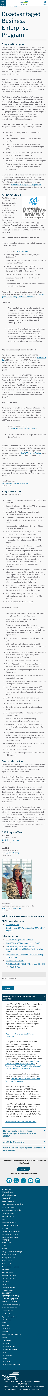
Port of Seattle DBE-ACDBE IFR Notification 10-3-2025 (25, 964)
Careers (37, 1381)
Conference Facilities (8, 1287)
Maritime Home (6, 1243)
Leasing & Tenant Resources (10, 1225)
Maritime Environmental (9, 1255)
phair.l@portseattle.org (10, 853)
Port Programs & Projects (10, 1349)
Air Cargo (5, 1228)
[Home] (24, 3)
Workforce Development (9, 1302)
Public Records (6, 1340)
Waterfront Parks (7, 1314)
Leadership (5, 1331)
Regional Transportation (9, 1317)
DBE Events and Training (15, 961)
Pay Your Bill (23, 1384)
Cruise (4, 1246)
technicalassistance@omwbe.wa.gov (15, 483)
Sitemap (6, 1386)
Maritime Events (7, 1261)
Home (4, 7)
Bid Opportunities (7, 1272)
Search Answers (9, 979)
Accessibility (29, 1386)
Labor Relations (7, 1355)
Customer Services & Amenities (11, 1210)
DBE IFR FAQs (15, 967)
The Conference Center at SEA (11, 1231)
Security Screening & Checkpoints (12, 1204)
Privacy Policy (40, 1386)
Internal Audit (6, 1362)
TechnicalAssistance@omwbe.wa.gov (23, 428)
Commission (6, 1328)
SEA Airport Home (7, 1192)
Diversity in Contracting (9, 1275)
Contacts (4, 1358)
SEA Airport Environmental (10, 1237)
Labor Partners (6, 1320)
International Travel (8, 1213)
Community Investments (9, 1308)
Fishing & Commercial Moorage (12, 1252)
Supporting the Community (10, 1296)
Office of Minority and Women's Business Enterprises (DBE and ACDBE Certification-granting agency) (24, 949)
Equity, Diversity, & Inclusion (11, 1365)
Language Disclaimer (17, 1386)
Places (4, 1352)
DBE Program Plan (12, 925)
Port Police (5, 1343)
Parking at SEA (6, 1198)
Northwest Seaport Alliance (10, 1267)
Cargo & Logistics (7, 1290)
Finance (4, 1337)
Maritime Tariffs (6, 1264)
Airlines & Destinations (9, 1195)
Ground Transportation (9, 1201)
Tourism (4, 1284)
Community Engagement (10, 1299)
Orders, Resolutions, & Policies (11, 1334)
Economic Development (9, 1278)
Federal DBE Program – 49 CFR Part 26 (19, 940)
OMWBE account (22, 251)
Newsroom (9, 1381)
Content (14, 7)
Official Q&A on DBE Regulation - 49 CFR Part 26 (23, 943)
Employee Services (24, 1381)
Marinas (4, 1249)
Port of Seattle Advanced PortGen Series (20, 1122)
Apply (7, 988)
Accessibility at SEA (8, 1216)
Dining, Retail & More (8, 1207)
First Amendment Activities (10, 1234)
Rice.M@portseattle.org (10, 840)
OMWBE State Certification (31, 453)
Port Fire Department (8, 1346)
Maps (3, 1219)
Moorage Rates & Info (8, 1258)
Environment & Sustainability (11, 1305)
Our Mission (5, 1325)
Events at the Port (7, 1311)
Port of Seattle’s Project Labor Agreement (26, 184)
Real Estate (5, 1281)
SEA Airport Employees (9, 1222)
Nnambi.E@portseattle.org (11, 908)
